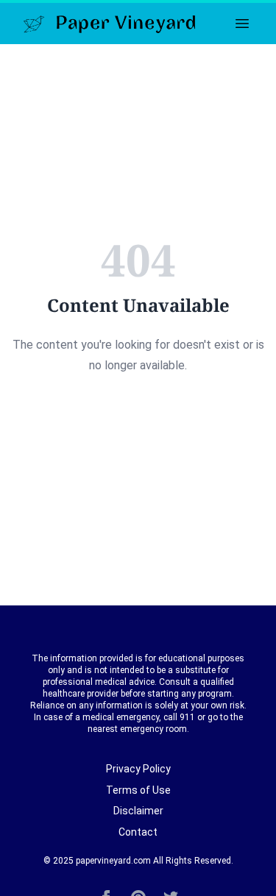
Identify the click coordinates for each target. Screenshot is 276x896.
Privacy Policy (138, 769)
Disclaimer (138, 811)
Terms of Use (138, 790)
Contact (138, 832)
